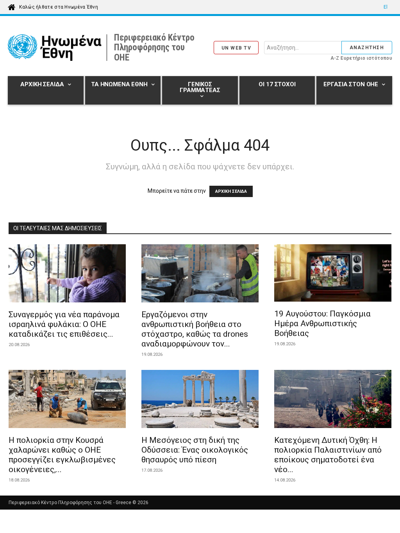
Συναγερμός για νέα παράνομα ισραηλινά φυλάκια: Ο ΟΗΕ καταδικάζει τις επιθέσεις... (64, 324)
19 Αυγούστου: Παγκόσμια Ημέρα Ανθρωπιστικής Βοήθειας (322, 323)
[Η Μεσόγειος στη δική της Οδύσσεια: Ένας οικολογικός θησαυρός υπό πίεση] (200, 400)
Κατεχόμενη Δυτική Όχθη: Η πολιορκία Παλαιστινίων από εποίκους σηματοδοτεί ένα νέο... (328, 454)
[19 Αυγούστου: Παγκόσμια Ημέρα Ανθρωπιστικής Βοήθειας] (332, 274)
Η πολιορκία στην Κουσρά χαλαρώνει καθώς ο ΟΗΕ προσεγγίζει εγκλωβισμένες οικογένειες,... (62, 454)
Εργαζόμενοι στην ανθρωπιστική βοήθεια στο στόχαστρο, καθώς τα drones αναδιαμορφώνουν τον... (194, 329)
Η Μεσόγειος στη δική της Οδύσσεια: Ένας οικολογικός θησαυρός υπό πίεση (194, 449)
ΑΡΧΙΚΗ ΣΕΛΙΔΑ (231, 191)
